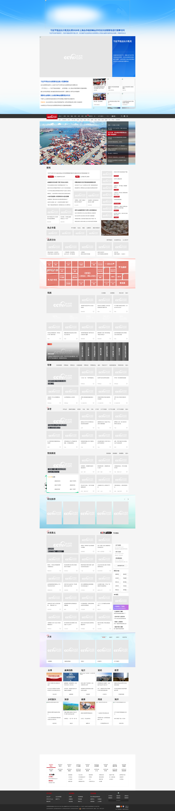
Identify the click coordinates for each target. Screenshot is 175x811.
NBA (88, 409)
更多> (126, 293)
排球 (115, 447)
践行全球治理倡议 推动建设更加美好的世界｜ (53, 91)
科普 (88, 119)
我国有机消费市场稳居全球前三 (54, 713)
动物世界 (121, 777)
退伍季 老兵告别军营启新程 (103, 377)
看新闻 (117, 574)
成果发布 (126, 795)
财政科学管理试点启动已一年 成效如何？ (117, 145)
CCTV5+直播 (111, 409)
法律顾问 (99, 799)
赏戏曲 (124, 589)
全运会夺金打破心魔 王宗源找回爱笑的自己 (104, 565)
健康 (92, 119)
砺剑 (99, 365)
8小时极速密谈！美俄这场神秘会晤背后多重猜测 (87, 604)
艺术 (103, 119)
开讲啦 (90, 777)
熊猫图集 (121, 453)
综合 (65, 447)
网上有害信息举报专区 (95, 796)
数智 (106, 119)
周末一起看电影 (101, 551)
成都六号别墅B (58, 485)
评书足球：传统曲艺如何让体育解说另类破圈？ (70, 689)
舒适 (82, 491)
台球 (82, 427)
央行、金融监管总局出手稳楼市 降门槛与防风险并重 (104, 689)
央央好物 (118, 119)
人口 (90, 779)
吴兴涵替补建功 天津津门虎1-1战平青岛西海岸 (104, 442)
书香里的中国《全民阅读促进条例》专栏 (104, 718)
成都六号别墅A (73, 481)
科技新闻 (90, 205)
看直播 (122, 283)
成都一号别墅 (73, 489)
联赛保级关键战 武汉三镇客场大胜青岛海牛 (87, 442)
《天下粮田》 (116, 661)
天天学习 (51, 176)
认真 (101, 491)
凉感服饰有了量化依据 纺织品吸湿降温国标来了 (57, 199)
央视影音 (71, 799)
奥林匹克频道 (72, 409)
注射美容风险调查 (117, 199)
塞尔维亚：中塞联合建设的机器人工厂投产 (66, 217)
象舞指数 (69, 670)
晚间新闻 (91, 774)
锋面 (83, 227)
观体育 (124, 574)
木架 (115, 471)
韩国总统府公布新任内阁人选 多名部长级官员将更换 (86, 221)
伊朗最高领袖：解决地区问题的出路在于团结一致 (85, 218)
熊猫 (86, 116)
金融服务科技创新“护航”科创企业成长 (57, 182)
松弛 (115, 491)
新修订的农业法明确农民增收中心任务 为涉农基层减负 (59, 187)
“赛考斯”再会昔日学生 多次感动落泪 (87, 306)
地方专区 (53, 280)
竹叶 (98, 491)
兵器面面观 (79, 365)
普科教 (124, 582)
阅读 (99, 119)
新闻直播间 (116, 196)
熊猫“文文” (119, 471)
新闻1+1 (99, 609)
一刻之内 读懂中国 (57, 317)
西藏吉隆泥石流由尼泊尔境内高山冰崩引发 (70, 333)
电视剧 (103, 637)
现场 (98, 311)
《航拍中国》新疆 (118, 626)
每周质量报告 (117, 203)
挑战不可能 (111, 774)
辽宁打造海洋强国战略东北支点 (120, 713)
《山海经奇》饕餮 (118, 611)
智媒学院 (118, 795)
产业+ (113, 119)
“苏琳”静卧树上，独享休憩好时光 (120, 486)
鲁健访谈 (49, 570)
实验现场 (66, 590)
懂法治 (117, 589)
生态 (69, 119)
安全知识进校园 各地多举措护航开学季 (120, 689)
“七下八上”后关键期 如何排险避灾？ (104, 604)
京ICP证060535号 (49, 808)
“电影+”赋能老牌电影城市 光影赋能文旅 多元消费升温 (58, 204)
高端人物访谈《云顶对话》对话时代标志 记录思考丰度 (53, 253)
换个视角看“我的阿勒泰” (119, 628)
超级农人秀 (100, 590)
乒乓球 (97, 409)
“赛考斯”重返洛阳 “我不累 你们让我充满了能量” (87, 333)
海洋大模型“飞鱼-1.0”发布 (119, 718)
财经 (75, 116)
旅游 (85, 119)
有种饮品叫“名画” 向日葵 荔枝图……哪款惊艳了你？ (54, 604)
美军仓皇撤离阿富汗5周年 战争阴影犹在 (86, 210)
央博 (78, 119)
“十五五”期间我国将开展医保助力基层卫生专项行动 (54, 718)
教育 (82, 116)
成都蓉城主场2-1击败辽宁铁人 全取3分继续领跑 (104, 422)
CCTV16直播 (120, 409)
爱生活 (117, 582)
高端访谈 (43, 102)
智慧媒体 (110, 797)
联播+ (77, 176)
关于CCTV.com (49, 799)
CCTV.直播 (100, 116)
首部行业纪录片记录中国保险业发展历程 (103, 253)
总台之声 (48, 796)
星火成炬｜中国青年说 (113, 153)
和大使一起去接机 (98, 101)
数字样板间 (109, 240)
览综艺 (117, 578)
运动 (82, 471)
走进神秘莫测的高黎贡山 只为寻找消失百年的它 (54, 585)
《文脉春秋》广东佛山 (119, 606)
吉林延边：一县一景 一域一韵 (70, 718)
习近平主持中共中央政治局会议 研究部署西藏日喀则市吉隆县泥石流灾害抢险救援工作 (68, 173)
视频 (72, 116)
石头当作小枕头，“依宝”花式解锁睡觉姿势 (87, 486)
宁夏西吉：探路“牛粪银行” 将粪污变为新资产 (80, 201)
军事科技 (86, 365)
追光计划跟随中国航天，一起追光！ (120, 253)
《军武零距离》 (119, 558)
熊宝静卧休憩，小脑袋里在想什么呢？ (104, 466)
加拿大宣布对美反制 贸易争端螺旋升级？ (87, 623)
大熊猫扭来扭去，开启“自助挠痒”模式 (120, 466)
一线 (82, 570)
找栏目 (113, 276)
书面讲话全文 (122, 33)
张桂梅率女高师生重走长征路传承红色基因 (87, 689)
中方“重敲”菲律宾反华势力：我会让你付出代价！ (120, 306)
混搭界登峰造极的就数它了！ (120, 613)
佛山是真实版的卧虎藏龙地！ (120, 608)
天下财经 (116, 189)
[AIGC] (113, 116)
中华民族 (121, 779)
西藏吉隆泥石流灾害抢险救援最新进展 (85, 182)
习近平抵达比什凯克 (122, 41)
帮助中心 (80, 801)
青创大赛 (121, 293)
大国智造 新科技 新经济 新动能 (85, 253)
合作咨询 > (118, 800)
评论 (68, 116)
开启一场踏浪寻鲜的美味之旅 (120, 623)
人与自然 (70, 779)
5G (109, 119)
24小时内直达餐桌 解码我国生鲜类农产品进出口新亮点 (59, 190)
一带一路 (73, 119)
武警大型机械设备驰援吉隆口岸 (87, 398)
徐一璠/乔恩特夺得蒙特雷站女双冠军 (54, 442)
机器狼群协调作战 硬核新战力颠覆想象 (70, 604)
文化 (81, 119)
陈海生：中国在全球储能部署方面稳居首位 (54, 565)
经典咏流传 (101, 774)
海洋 (117, 699)
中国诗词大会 (92, 781)
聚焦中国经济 (96, 227)
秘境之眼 (70, 781)
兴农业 (124, 585)
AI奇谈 (71, 316)
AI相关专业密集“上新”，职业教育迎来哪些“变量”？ (58, 202)
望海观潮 (83, 311)
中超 (84, 409)
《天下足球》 (118, 545)
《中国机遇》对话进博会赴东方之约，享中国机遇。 (70, 253)
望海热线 (92, 801)
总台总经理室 (58, 796)
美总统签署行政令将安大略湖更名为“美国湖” (70, 565)
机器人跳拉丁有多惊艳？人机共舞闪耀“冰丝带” (87, 684)
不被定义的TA (106, 316)
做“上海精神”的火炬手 (60, 176)
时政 (60, 116)
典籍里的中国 (81, 781)
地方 (60, 119)
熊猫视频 (108, 453)
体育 (79, 116)
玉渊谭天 (89, 227)
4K (94, 116)
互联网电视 (80, 796)
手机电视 (80, 799)
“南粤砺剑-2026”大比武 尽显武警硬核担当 (54, 623)
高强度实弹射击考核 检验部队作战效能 (104, 398)
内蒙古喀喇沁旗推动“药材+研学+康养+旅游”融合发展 (70, 713)
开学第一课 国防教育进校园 (120, 377)
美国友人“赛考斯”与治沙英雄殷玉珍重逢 (87, 546)
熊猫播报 (115, 453)
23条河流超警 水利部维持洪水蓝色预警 (58, 196)
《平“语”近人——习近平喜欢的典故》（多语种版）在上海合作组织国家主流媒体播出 (64, 88)
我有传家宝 (101, 777)
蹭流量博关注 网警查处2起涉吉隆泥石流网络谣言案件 (86, 187)
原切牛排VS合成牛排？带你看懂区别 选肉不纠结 (70, 585)
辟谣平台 (92, 799)
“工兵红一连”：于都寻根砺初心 (87, 377)
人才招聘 (99, 801)
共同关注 (66, 570)
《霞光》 (82, 661)
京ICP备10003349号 (66, 808)
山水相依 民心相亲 (84, 176)
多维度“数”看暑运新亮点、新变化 (117, 141)
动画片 (110, 637)
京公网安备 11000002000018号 (87, 808)
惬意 (101, 471)
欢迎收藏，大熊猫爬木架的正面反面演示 (87, 466)
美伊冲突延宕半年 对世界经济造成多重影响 (52, 217)
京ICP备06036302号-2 (58, 808)
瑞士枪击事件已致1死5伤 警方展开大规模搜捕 (84, 215)
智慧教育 (126, 797)
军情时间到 (120, 365)
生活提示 (111, 779)
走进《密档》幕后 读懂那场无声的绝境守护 (104, 546)
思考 (98, 471)
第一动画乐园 (112, 777)
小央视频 (103, 293)
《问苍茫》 (99, 661)
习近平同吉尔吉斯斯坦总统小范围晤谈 (55, 81)
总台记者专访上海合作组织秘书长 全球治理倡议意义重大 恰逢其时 (64, 102)
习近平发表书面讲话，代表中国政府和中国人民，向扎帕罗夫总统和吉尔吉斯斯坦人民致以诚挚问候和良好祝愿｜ (83, 33)
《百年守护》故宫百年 (119, 616)
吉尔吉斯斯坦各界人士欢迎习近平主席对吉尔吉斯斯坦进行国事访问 (59, 85)
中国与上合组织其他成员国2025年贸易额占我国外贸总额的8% (58, 99)
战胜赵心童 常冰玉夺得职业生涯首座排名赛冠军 (87, 422)
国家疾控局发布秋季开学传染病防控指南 (120, 684)
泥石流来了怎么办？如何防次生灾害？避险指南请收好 (86, 185)
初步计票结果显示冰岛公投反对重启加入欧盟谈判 (85, 213)
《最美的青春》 (67, 661)
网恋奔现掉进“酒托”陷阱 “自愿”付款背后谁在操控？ (87, 565)
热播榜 (123, 267)
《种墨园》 (50, 661)
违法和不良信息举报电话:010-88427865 (92, 806)
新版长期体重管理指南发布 (86, 713)
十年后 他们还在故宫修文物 (120, 618)
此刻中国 (55, 316)
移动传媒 (71, 801)
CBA (92, 409)
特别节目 (124, 637)
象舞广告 (57, 799)
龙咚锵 (121, 316)
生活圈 (100, 781)
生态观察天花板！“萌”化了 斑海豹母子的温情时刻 (104, 585)
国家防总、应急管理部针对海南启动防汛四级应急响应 (58, 193)
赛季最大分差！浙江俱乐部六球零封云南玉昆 (120, 422)
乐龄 (96, 119)
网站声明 (48, 801)
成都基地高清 (57, 481)
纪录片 (117, 637)
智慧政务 (118, 797)
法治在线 (99, 628)
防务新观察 (59, 365)
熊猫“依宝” (86, 491)
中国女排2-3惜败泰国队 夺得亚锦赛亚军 (116, 157)
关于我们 (110, 795)
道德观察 (83, 551)
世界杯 (79, 409)
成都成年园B (57, 489)
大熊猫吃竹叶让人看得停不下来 (104, 486)
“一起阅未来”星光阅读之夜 (103, 713)
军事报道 (66, 365)
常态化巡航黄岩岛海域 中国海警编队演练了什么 (57, 185)
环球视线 (83, 628)
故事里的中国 (122, 774)
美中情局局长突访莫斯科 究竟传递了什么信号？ (70, 623)
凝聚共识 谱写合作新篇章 (73, 91)
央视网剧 (112, 293)
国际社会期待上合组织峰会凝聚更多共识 (55, 95)
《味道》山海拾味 (118, 621)
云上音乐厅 (125, 240)
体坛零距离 (100, 570)
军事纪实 (72, 365)
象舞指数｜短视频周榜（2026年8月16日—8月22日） (70, 684)
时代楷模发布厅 (82, 777)
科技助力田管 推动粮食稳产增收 (120, 172)
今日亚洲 (83, 609)
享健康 (124, 578)
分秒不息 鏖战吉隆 (118, 178)
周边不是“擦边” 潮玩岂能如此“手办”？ (104, 623)
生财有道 (49, 609)
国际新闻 (49, 221)
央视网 (70, 796)
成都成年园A (72, 485)
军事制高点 (93, 365)
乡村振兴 (64, 119)
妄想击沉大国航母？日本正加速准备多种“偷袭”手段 (104, 306)
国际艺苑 (101, 779)
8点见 (79, 227)
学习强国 (73, 227)
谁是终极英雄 (112, 365)
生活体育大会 (117, 240)
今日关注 (66, 628)
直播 (51, 477)
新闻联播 (116, 176)
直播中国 (90, 116)
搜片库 (119, 276)
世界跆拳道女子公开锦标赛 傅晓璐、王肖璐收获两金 (70, 442)
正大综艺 (80, 779)
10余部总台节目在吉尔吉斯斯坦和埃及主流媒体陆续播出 (56, 105)
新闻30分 (116, 210)
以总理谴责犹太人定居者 (69, 397)
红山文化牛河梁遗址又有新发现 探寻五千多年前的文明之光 (54, 689)
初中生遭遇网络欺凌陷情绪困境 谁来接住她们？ (87, 585)
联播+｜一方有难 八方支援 (113, 125)
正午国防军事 (84, 403)
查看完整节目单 (121, 565)
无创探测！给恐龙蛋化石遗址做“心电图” (93, 201)
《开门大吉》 (118, 551)
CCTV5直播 (104, 409)
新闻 (65, 116)
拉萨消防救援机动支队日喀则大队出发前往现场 (120, 333)
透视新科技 (50, 590)
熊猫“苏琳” (119, 491)
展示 (85, 471)
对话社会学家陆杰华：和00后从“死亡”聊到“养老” (54, 333)
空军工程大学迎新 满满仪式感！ (120, 398)
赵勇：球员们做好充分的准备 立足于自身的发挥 (120, 442)
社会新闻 (76, 205)
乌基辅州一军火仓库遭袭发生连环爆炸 (54, 398)
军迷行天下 (104, 365)
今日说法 (83, 590)
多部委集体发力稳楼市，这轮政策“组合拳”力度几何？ (104, 684)
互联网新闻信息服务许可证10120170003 (54, 806)
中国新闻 (116, 217)
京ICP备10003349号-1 (74, 808)
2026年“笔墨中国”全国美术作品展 (54, 684)
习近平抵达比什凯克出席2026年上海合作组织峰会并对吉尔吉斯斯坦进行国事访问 (87, 30)
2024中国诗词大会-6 (53, 778)
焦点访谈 (116, 182)
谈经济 (117, 585)
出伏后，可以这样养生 (85, 718)
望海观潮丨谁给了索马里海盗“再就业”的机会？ (104, 333)
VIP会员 (65, 409)
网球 (48, 447)
